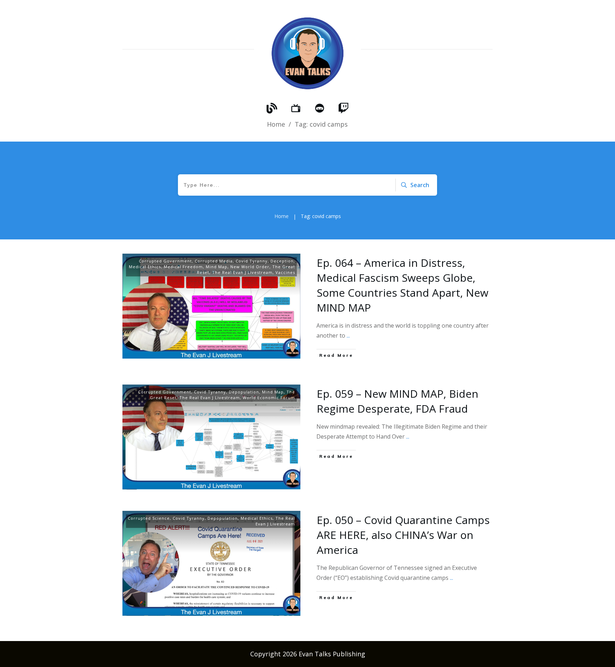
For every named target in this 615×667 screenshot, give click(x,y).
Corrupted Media (214, 261)
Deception (282, 261)
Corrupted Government (165, 261)
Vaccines (285, 272)
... (348, 335)
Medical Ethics (145, 266)
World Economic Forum (269, 397)
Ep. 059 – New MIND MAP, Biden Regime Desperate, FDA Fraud (397, 401)
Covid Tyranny (252, 261)
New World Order (249, 266)
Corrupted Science (149, 518)
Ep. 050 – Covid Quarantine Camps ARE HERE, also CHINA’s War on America (403, 535)
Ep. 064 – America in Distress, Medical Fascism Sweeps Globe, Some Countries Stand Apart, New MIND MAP (402, 285)
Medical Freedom (183, 266)
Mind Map (216, 266)
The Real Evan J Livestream (242, 272)
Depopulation (244, 392)
